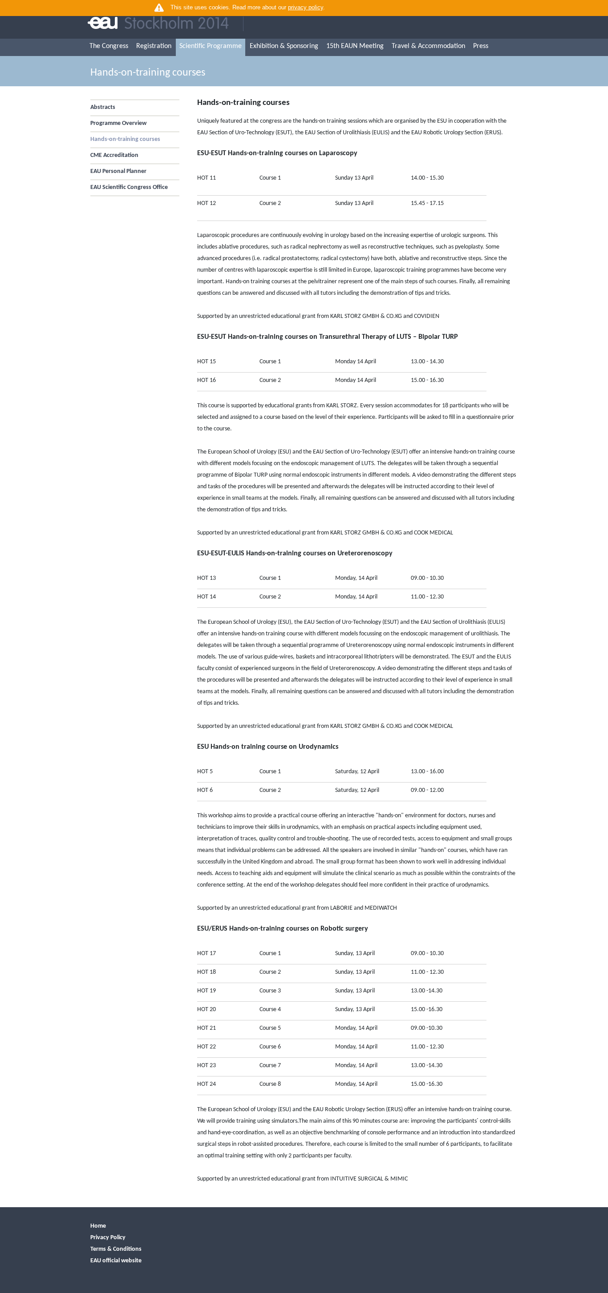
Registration (153, 46)
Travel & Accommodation (428, 46)
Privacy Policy (108, 1237)
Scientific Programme (210, 46)
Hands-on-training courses (125, 139)
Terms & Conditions (116, 1249)
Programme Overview (118, 123)
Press (480, 46)
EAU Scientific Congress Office (129, 187)
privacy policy (305, 7)
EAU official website (116, 1260)
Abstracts (102, 107)
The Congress (108, 46)
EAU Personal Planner (118, 171)
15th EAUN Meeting (355, 46)
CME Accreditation (114, 155)
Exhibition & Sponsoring (284, 46)
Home (98, 1226)
